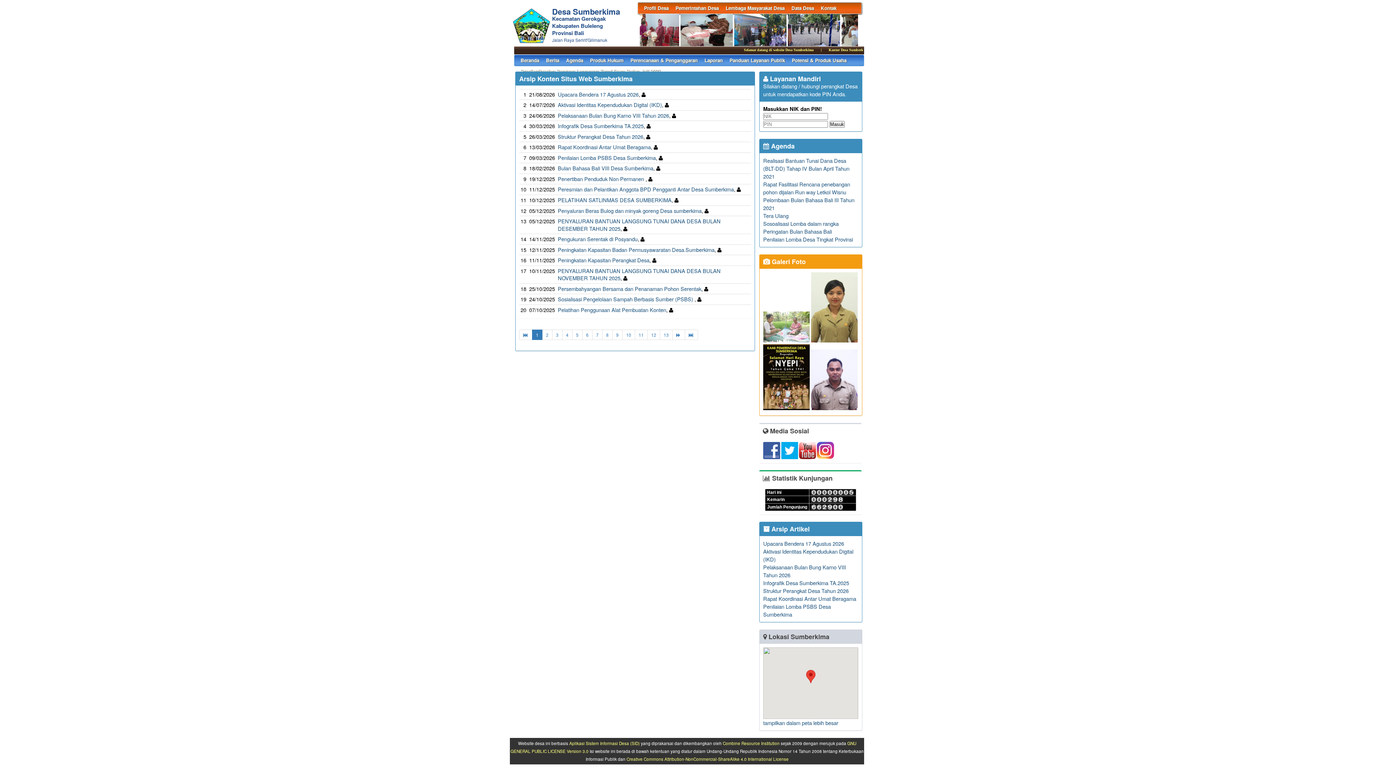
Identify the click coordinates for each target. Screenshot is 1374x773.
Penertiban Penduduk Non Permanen (601, 179)
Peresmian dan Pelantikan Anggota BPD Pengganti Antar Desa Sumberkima (646, 189)
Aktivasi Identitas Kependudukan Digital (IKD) (610, 104)
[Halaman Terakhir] (691, 335)
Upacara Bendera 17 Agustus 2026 (598, 94)
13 (666, 335)
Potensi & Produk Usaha (819, 60)
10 (628, 335)
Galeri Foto (788, 261)
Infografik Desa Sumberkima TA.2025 (601, 126)
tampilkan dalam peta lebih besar (800, 722)
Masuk (837, 124)
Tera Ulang (776, 215)
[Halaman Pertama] (525, 335)
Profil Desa (656, 8)
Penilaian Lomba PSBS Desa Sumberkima (607, 157)
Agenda (574, 60)
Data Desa (802, 8)
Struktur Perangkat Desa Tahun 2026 (600, 136)
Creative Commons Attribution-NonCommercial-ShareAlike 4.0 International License (708, 759)
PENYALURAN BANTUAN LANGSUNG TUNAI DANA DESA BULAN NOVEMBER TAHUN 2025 (639, 274)
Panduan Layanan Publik (757, 60)
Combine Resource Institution (751, 743)
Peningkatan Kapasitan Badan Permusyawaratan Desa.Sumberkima (636, 249)
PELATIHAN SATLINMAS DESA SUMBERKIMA (615, 200)
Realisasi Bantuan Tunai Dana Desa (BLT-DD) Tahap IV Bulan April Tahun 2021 (806, 168)
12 (653, 335)
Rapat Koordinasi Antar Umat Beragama (604, 147)
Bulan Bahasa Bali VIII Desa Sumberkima (605, 168)
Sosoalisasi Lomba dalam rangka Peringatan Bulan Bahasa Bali (801, 227)
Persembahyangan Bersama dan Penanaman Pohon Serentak (629, 288)
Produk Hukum (607, 60)
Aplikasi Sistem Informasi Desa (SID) (604, 743)
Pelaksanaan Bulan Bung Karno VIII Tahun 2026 (613, 115)
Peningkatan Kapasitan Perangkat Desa (603, 260)
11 (641, 335)
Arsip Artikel (790, 529)
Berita (552, 60)
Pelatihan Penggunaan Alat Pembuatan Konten (612, 309)
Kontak (829, 8)
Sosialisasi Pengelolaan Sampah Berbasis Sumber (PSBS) (626, 299)
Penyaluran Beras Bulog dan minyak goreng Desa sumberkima (630, 210)
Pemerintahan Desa (697, 8)
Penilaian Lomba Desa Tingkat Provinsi (808, 239)
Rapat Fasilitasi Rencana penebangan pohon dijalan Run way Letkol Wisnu (806, 188)
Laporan (714, 60)
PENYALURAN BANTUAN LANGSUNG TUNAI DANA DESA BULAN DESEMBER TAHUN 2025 (639, 224)
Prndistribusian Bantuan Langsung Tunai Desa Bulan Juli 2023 (591, 71)
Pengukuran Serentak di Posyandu (598, 239)
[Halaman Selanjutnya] (678, 335)
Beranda (530, 60)
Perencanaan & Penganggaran (664, 60)
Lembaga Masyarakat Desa (755, 8)
